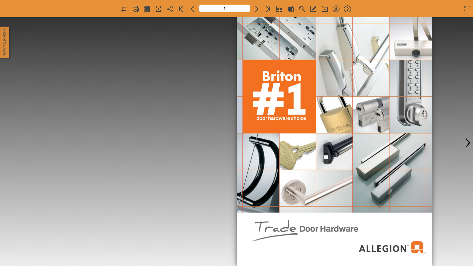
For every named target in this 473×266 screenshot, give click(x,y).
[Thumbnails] (279, 8)
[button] (468, 142)
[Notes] (313, 8)
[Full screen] (467, 8)
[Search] (302, 8)
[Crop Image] (124, 8)
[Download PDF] (291, 8)
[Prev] (192, 8)
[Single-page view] (158, 8)
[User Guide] (347, 8)
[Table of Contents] (147, 8)
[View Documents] (325, 8)
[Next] (257, 8)
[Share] (170, 8)
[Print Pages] (136, 8)
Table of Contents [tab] (5, 42)
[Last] (268, 8)
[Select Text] (336, 8)
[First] (181, 8)
